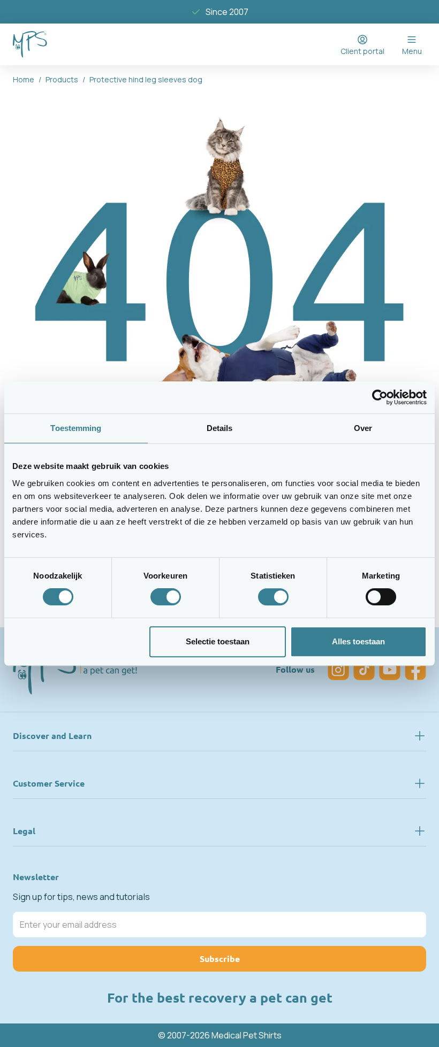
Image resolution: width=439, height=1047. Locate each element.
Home (23, 79)
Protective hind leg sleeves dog (145, 79)
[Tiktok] (364, 669)
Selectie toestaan (217, 641)
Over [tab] (363, 428)
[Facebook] (415, 669)
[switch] (165, 596)
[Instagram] (338, 669)
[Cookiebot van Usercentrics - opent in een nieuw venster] (380, 397)
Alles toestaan (358, 641)
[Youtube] (389, 669)
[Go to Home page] (30, 44)
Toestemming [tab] (75, 428)
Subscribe (220, 958)
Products (62, 79)
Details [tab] (220, 428)
